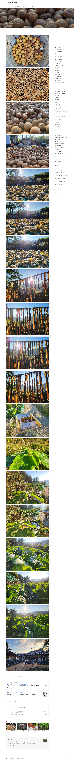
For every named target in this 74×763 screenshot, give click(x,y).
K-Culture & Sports (58, 56)
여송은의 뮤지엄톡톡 (58, 135)
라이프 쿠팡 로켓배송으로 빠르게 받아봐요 (16, 684)
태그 (11, 6)
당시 (59, 184)
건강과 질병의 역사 (58, 86)
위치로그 (25, 6)
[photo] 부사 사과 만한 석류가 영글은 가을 (14, 712)
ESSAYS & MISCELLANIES (60, 49)
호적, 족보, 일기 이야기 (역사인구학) (61, 89)
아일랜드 (64, 178)
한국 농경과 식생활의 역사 (59, 88)
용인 (61, 178)
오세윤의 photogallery (59, 132)
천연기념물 (56, 184)
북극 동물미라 (57, 117)
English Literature (58, 149)
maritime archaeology (59, 76)
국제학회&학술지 (58, 124)
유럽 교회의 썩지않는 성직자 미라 (60, 111)
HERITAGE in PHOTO (59, 65)
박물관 (59, 176)
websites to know (58, 147)
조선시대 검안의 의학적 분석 (60, 91)
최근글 (56, 161)
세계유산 (56, 179)
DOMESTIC (57, 67)
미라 (59, 183)
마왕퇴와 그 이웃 (58, 107)
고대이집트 (62, 172)
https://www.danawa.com (12, 690)
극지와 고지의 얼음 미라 (59, 105)
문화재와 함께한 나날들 (59, 82)
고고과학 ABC (57, 78)
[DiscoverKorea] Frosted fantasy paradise (15, 711)
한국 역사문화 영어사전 (59, 151)
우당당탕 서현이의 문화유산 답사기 (61, 137)
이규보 (56, 176)
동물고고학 (57, 95)
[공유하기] (9, 702)
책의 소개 (56, 101)
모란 (62, 173)
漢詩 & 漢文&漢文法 (58, 59)
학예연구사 (56, 170)
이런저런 (56, 70)
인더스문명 (65, 183)
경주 (66, 175)
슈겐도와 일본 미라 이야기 (59, 104)
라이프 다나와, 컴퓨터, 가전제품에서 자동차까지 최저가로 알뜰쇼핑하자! (21, 694)
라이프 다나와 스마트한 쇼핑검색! (14, 692)
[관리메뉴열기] (72, 2)
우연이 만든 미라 (58, 119)
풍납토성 (61, 183)
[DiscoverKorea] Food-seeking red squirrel (15, 715)
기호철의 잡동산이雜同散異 (59, 130)
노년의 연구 (57, 97)
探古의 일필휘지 (58, 126)
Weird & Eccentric (58, 54)
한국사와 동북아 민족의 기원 (60, 93)
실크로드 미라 (57, 108)
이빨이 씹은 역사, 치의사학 (59, 153)
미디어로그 (17, 6)
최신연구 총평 (57, 80)
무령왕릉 (66, 176)
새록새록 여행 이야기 (58, 145)
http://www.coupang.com (12, 682)
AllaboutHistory (12, 2)
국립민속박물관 (57, 172)
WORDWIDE (57, 68)
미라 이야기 (57, 99)
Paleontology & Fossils (59, 57)
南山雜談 (56, 141)
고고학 (56, 178)
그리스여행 (62, 176)
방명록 (31, 6)
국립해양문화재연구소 (58, 175)
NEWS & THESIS (10, 707)
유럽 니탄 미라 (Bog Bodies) (60, 116)
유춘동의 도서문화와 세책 (59, 133)
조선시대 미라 (57, 114)
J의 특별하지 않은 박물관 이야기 (60, 143)
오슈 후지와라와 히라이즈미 (59, 110)
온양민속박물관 (61, 170)
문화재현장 (57, 72)
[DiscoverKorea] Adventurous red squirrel (15, 714)
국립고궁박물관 (57, 181)
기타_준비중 (57, 122)
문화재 (59, 179)
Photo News (17, 707)
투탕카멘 (56, 183)
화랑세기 (64, 175)
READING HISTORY (58, 63)
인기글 (59, 161)
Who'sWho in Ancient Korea (60, 61)
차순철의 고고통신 (58, 139)
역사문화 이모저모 (58, 74)
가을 (60, 173)
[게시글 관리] (11, 702)
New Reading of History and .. (61, 128)
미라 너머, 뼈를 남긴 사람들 (59, 120)
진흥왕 (62, 184)
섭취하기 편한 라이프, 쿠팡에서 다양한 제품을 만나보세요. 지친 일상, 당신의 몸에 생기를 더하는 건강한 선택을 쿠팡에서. (27, 686)
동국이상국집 (62, 181)
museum (62, 179)
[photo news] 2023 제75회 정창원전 (13, 709)
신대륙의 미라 (57, 113)
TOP (67, 759)
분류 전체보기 (57, 47)
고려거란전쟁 (57, 173)
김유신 (59, 178)
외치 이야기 (57, 102)
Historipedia (57, 84)
